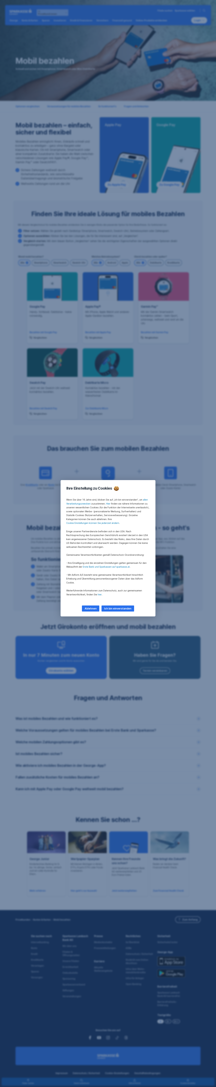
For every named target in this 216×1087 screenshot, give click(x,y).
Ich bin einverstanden (117, 608)
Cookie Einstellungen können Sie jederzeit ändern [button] (92, 523)
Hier (108, 503)
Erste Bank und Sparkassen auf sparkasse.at (106, 566)
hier (100, 594)
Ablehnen (91, 608)
